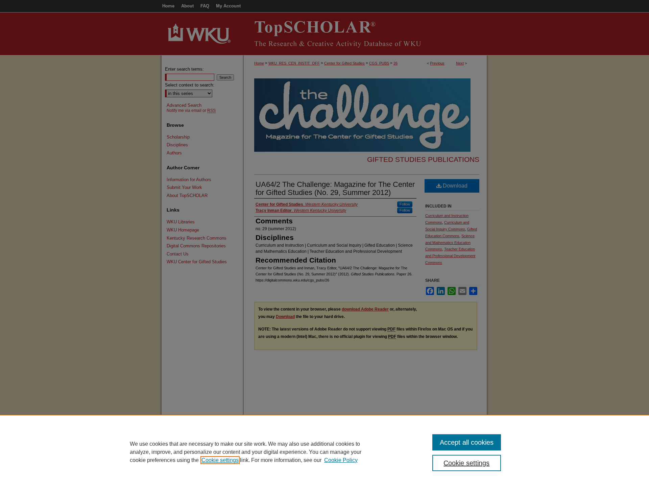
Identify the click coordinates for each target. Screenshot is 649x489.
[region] (324, 452)
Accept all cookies (467, 442)
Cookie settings (220, 460)
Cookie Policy (341, 460)
